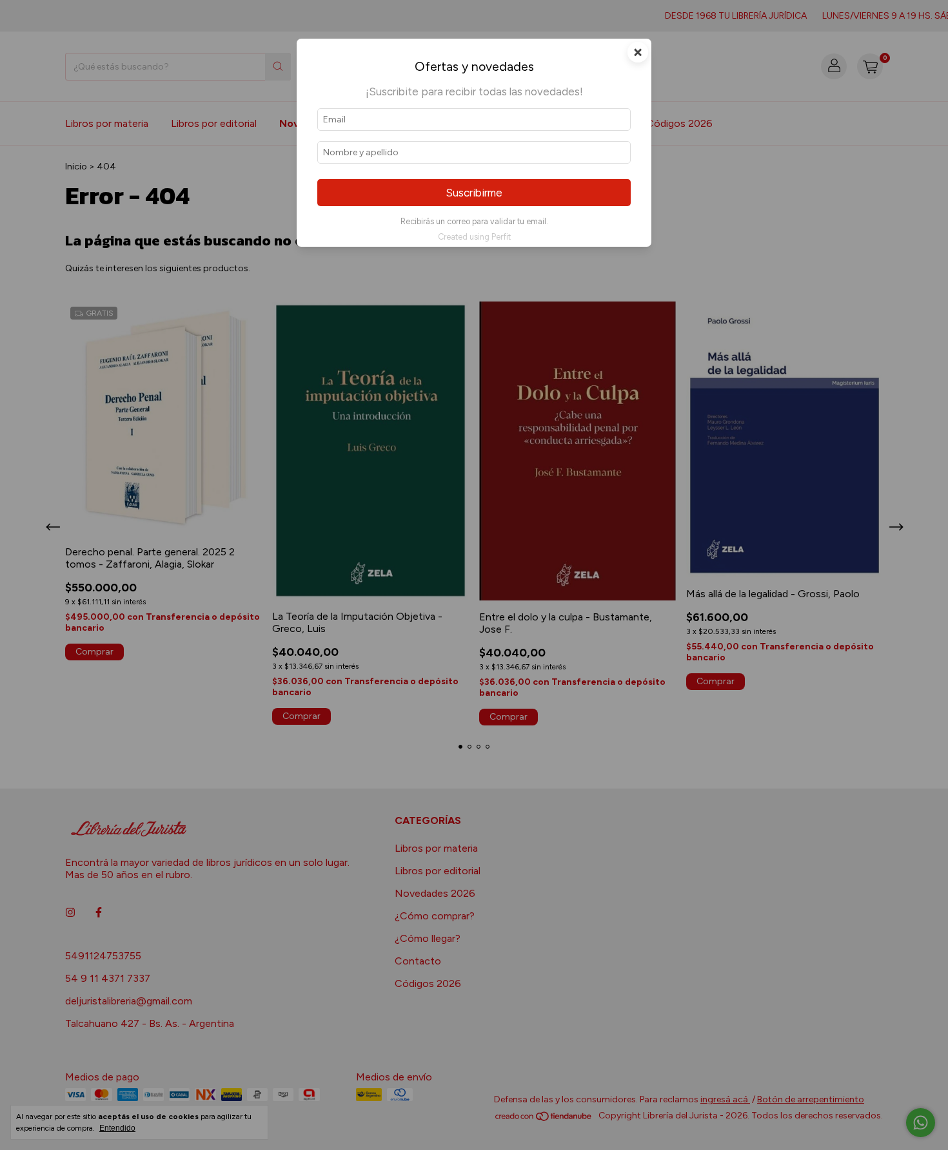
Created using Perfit (474, 237)
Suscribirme (474, 192)
